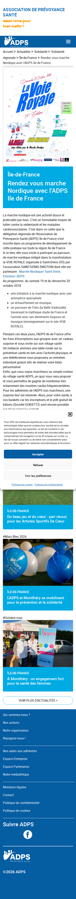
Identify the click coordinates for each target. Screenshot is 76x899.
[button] (70, 414)
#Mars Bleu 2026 (15, 536)
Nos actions (11, 722)
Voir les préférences (38, 476)
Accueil (8, 51)
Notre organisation (15, 730)
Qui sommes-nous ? (16, 715)
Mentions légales (14, 787)
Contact (8, 795)
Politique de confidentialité (48, 484)
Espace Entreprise (15, 759)
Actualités (23, 51)
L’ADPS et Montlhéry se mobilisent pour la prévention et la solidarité (35, 600)
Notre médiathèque (16, 774)
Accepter (38, 454)
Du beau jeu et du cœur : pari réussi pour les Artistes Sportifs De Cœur (37, 519)
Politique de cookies (22, 484)
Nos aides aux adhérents (20, 751)
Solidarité (40, 51)
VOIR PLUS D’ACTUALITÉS (38, 700)
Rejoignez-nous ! (14, 738)
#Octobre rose (12, 618)
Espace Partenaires (16, 766)
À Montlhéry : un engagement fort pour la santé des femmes (35, 681)
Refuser (38, 465)
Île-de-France (28, 58)
